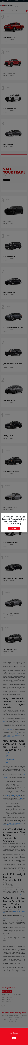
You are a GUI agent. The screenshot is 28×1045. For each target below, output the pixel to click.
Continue (14, 528)
